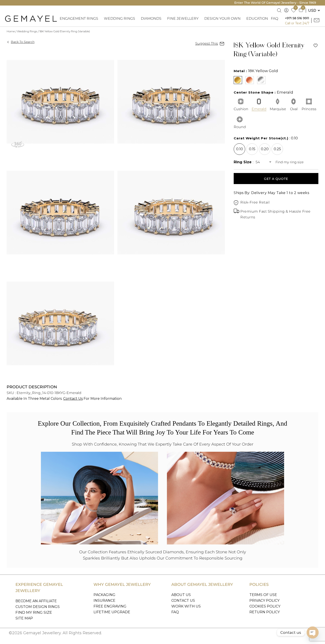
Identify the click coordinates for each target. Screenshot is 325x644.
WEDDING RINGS (119, 18)
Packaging (104, 595)
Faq (175, 612)
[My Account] (286, 10)
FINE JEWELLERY (183, 18)
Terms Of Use (263, 595)
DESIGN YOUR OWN (222, 18)
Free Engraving (110, 606)
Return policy (264, 612)
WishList (315, 45)
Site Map (24, 618)
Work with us (186, 606)
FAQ (274, 18)
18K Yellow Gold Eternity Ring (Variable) (64, 31)
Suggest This (206, 43)
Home (11, 31)
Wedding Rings (27, 31)
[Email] (317, 20)
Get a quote (276, 179)
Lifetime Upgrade (112, 612)
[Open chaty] (313, 632)
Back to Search (22, 42)
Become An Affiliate (36, 601)
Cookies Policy (264, 606)
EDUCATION (257, 18)
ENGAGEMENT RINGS (79, 18)
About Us (181, 595)
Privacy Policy (264, 600)
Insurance (104, 600)
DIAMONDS (151, 18)
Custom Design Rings (37, 607)
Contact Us (73, 398)
